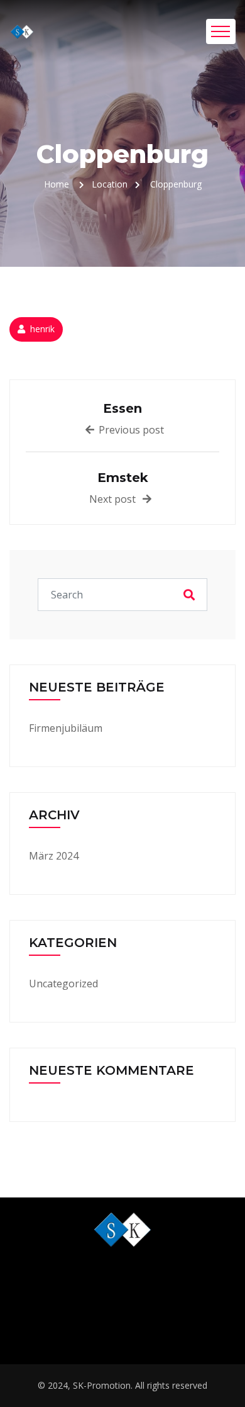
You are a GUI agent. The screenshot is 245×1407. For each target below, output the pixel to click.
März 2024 (54, 856)
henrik (42, 329)
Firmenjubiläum (65, 728)
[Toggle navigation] (221, 31)
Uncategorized (63, 983)
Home (56, 184)
